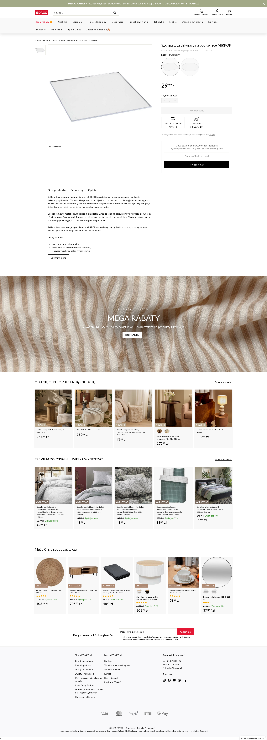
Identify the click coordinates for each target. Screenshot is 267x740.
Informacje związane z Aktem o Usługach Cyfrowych (89, 691)
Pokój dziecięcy (97, 21)
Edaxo (37, 40)
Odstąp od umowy (84, 669)
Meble (173, 21)
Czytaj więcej (58, 257)
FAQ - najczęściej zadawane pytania (88, 679)
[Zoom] (100, 96)
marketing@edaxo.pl (199, 731)
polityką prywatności (169, 639)
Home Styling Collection (186, 50)
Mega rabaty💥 (43, 21)
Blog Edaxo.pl (111, 678)
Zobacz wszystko (223, 382)
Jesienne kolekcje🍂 (98, 29)
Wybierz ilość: (169, 95)
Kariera (107, 673)
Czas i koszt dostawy (85, 661)
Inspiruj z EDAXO (112, 682)
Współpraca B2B (112, 669)
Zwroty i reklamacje (84, 673)
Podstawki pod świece (88, 40)
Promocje (40, 29)
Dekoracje (117, 21)
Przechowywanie (139, 21)
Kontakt (108, 661)
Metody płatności (83, 665)
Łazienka (77, 21)
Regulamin (130, 728)
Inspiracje (57, 29)
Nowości (213, 21)
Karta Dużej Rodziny (85, 685)
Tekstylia (159, 21)
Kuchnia (62, 21)
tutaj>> (212, 134)
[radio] (170, 67)
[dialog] (253, 738)
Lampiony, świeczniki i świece (64, 40)
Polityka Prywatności (146, 728)
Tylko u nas (74, 29)
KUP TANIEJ (132, 334)
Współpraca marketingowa (117, 665)
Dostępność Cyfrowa (85, 697)
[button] (41, 596)
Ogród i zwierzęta (192, 21)
